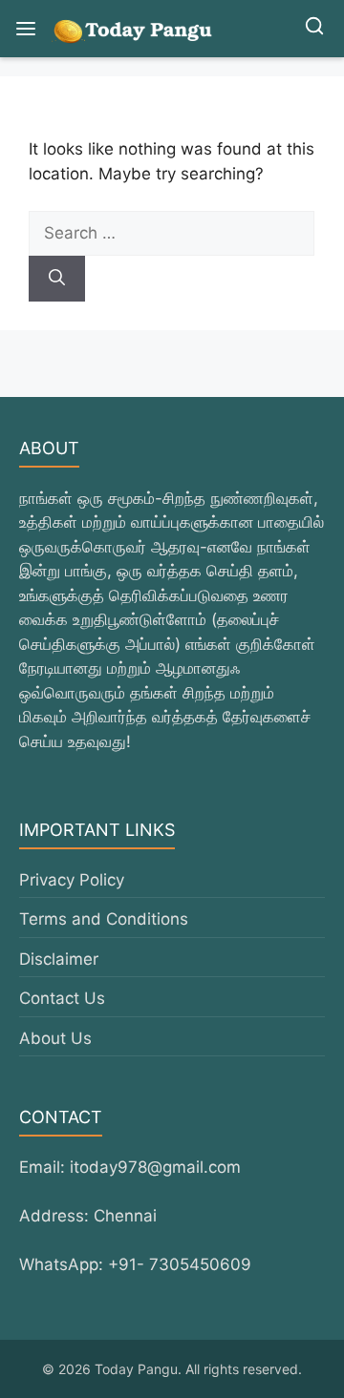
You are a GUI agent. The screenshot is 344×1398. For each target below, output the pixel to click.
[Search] (57, 279)
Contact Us (62, 998)
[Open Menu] (25, 28)
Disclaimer (58, 959)
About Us (55, 1038)
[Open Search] (314, 29)
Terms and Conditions (103, 919)
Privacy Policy (71, 879)
